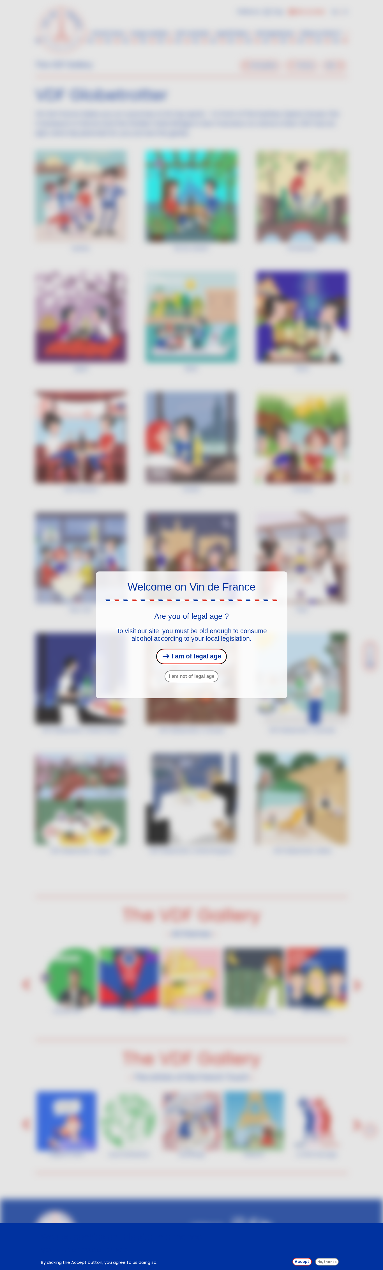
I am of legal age (195, 656)
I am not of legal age (191, 676)
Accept (302, 1261)
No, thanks (326, 1261)
